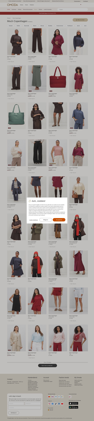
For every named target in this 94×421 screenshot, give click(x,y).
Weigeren (45, 219)
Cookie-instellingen (33, 220)
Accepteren (59, 219)
